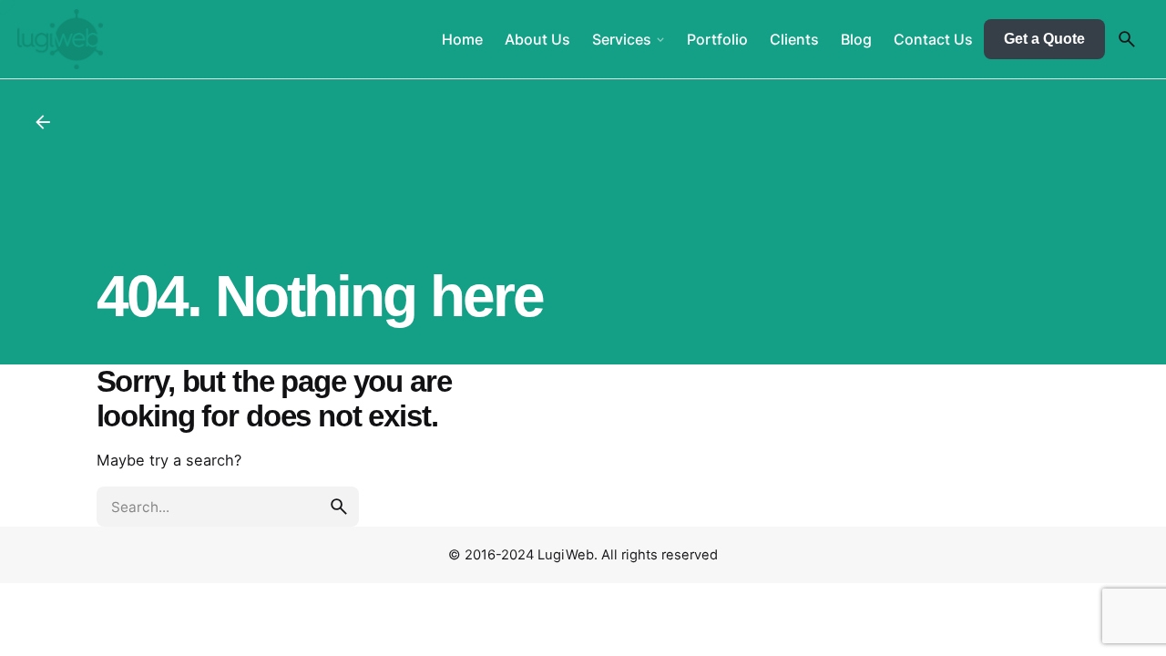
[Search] (1127, 39)
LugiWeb (565, 555)
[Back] (42, 122)
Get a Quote (1044, 38)
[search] (339, 507)
